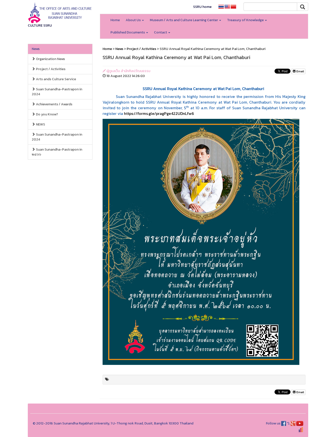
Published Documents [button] (128, 32)
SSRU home (202, 6)
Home (115, 20)
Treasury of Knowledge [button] (245, 20)
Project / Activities (50, 69)
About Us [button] (133, 20)
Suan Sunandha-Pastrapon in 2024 (57, 92)
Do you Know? (46, 114)
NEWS (40, 124)
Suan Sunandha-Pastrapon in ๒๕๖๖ (57, 152)
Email (300, 71)
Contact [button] (161, 32)
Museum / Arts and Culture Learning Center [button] (184, 20)
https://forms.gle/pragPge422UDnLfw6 (159, 113)
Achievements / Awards (53, 104)
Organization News (50, 59)
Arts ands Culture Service (55, 79)
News (36, 48)
